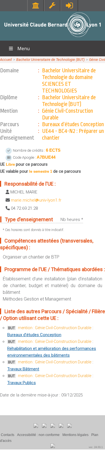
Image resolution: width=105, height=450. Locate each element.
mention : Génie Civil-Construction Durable (54, 328)
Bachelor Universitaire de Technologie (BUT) (50, 59)
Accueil (6, 59)
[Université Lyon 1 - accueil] (52, 37)
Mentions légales (75, 435)
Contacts (7, 435)
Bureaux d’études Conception (34, 334)
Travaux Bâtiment (23, 368)
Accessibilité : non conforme (38, 435)
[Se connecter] (69, 5)
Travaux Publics (21, 382)
